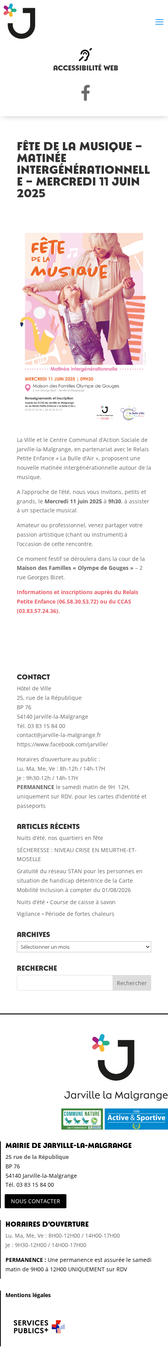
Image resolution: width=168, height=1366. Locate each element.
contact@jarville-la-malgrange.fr (59, 735)
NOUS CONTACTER (35, 1201)
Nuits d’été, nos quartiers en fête (60, 838)
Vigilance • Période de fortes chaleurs (65, 913)
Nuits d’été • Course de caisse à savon (66, 902)
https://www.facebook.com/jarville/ (62, 744)
